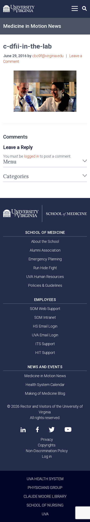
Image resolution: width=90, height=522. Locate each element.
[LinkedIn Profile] (23, 429)
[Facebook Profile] (37, 429)
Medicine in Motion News (32, 26)
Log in (47, 456)
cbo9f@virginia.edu (47, 56)
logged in (31, 156)
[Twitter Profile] (52, 429)
